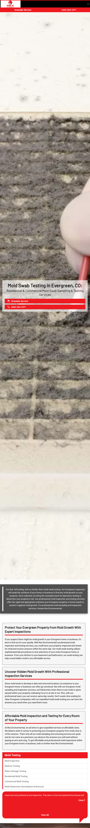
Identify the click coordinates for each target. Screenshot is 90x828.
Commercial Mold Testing (17, 781)
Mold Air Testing (12, 766)
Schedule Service (23, 9)
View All (45, 814)
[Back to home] (11, 3)
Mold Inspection (12, 761)
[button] (88, 3)
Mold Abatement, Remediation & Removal (24, 786)
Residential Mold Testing (16, 776)
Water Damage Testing (15, 771)
